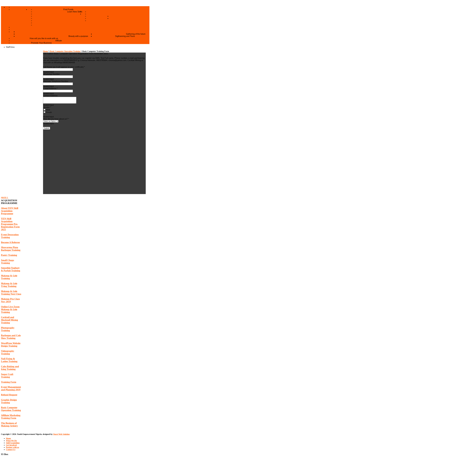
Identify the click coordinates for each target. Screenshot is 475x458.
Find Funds (68, 9)
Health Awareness (26, 34)
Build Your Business (44, 14)
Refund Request (96, 12)
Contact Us (116, 18)
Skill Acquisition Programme (50, 12)
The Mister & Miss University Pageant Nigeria (42, 36)
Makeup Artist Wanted (24, 29)
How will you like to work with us (44, 38)
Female (49, 112)
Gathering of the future (135, 34)
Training (38, 21)
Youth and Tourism (104, 36)
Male (48, 110)
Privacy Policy (19, 9)
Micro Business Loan (45, 16)
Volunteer (93, 21)
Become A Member (97, 14)
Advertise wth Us (21, 43)
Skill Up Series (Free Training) (50, 25)
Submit (46, 128)
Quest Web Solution (61, 434)
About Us (16, 7)
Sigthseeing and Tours (125, 36)
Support (91, 18)
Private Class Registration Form (52, 23)
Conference (40, 18)
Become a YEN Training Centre (28, 27)
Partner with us (119, 16)
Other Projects (97, 32)
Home (31, 7)
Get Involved (117, 14)
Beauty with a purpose (78, 36)
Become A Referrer (98, 16)
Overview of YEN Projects (31, 32)
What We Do (89, 9)
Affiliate (58, 41)
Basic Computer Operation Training (65, 51)
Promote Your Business (41, 43)
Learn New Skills (74, 12)
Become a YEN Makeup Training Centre (33, 41)
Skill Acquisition (116, 12)
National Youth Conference (109, 34)
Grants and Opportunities (48, 9)
